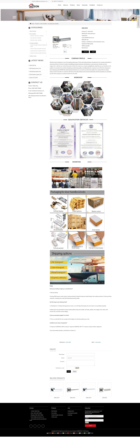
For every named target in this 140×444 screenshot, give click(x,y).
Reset (74, 371)
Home (59, 5)
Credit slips (70, 415)
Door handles (43, 23)
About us (65, 5)
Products (72, 5)
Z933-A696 (98, 342)
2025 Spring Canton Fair (35, 68)
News (78, 5)
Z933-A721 (72, 397)
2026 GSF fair (32, 65)
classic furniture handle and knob (38, 48)
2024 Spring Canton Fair (35, 71)
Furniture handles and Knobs (57, 415)
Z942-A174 (88, 397)
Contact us (99, 5)
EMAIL (93, 51)
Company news (71, 411)
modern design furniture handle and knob (38, 45)
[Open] (138, 21)
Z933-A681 (68, 342)
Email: (62, 358)
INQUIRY (85, 51)
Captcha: (87, 418)
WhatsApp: (61, 354)
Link (69, 408)
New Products (33, 31)
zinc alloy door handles (53, 23)
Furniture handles (34, 43)
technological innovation (72, 413)
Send (69, 371)
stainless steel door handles (36, 35)
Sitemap (87, 431)
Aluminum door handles (35, 40)
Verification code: (60, 368)
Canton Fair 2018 (33, 77)
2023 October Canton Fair (35, 74)
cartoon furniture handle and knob (38, 53)
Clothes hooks (33, 56)
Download (84, 5)
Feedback (92, 5)
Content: (62, 361)
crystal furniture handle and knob (38, 50)
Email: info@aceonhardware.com (39, 1)
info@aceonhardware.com (38, 90)
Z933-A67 (104, 397)
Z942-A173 (56, 397)
